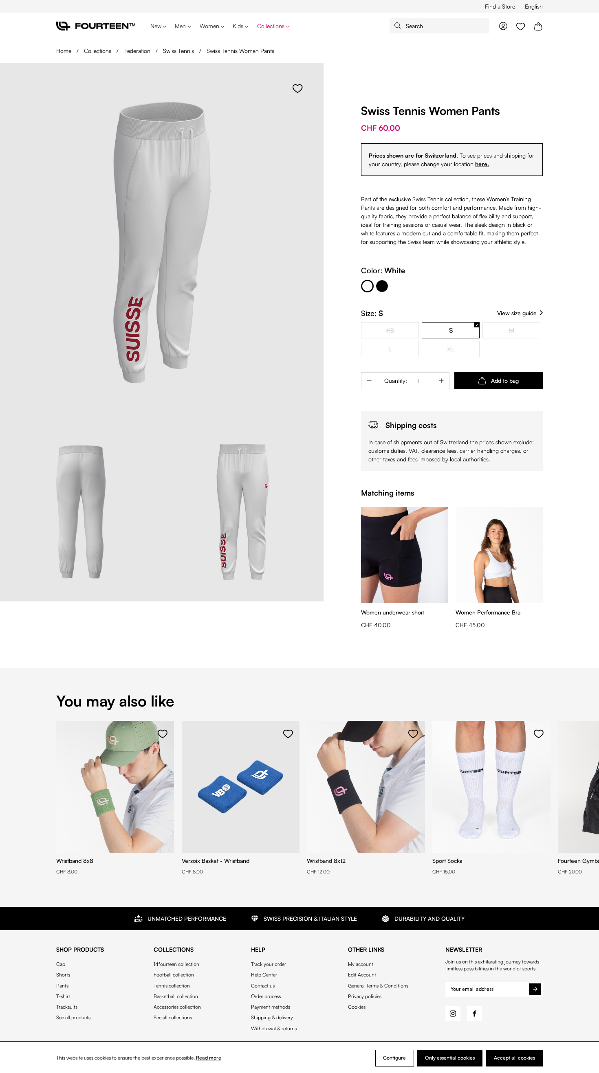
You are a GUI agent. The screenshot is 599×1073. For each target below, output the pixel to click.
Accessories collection (177, 1007)
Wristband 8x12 (326, 861)
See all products (73, 1017)
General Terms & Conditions (378, 985)
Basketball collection (176, 996)
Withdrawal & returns (274, 1028)
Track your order (268, 964)
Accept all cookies (514, 1058)
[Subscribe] (535, 989)
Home (63, 50)
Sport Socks (447, 861)
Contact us (263, 985)
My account (360, 964)
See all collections (173, 1017)
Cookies (357, 1007)
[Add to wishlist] (297, 89)
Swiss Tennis (179, 50)
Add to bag (505, 380)
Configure (394, 1058)
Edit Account (362, 974)
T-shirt (63, 996)
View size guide (517, 312)
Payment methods (270, 1007)
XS (402, 331)
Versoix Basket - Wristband (215, 861)
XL (463, 350)
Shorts (63, 974)
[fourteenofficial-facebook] (474, 1013)
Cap (60, 964)
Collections (98, 50)
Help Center (264, 974)
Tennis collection (172, 985)
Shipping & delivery (272, 1017)
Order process (266, 996)
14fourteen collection (176, 964)
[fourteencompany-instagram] (452, 1013)
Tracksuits (66, 1007)
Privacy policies (364, 996)
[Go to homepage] (95, 25)
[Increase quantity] (441, 381)
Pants (62, 985)
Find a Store (500, 6)
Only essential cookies (450, 1058)
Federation (138, 50)
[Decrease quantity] (369, 381)
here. (482, 163)
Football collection (174, 974)
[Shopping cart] (538, 25)
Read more (208, 1058)
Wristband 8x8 (74, 861)
